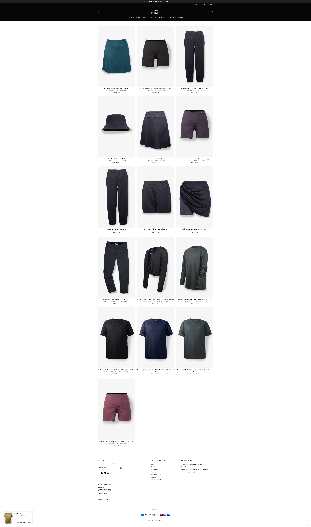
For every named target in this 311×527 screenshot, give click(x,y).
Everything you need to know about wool (191, 464)
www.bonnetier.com (103, 499)
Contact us (153, 477)
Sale (152, 17)
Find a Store (154, 472)
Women (145, 17)
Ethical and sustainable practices (189, 472)
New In (130, 17)
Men (137, 17)
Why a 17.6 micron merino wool (189, 467)
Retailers (173, 17)
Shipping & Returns (155, 469)
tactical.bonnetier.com (104, 502)
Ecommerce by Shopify (157, 520)
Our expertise (162, 17)
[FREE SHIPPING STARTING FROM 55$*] (155, 1)
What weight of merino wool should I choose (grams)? (195, 469)
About (152, 464)
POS (149, 520)
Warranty (153, 467)
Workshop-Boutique (156, 474)
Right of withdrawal (156, 479)
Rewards (180, 17)
